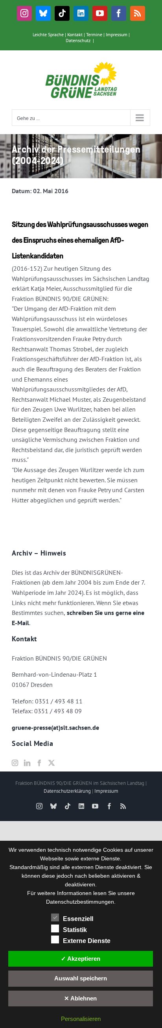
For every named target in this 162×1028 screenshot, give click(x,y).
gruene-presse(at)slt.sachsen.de (55, 727)
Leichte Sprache (48, 34)
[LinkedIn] (27, 763)
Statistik (75, 929)
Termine (94, 34)
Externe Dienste (86, 941)
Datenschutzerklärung (67, 791)
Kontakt (75, 34)
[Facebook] (39, 763)
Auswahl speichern (80, 978)
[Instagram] (15, 763)
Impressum (116, 34)
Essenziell (78, 918)
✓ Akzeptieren (80, 958)
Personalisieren (81, 1018)
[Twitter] (51, 763)
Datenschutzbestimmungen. (81, 902)
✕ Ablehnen (80, 998)
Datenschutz (78, 40)
